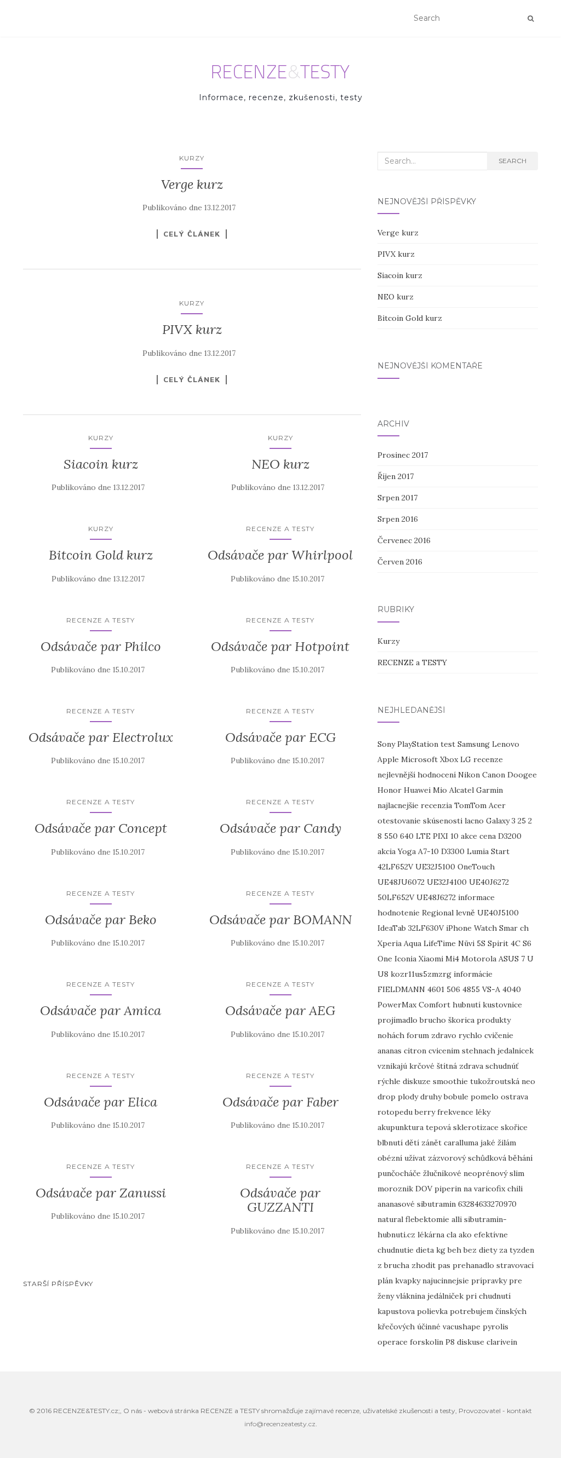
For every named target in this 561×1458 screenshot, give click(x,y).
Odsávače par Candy (280, 828)
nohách (390, 1035)
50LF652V (395, 897)
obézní (389, 1158)
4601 (435, 989)
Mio (440, 790)
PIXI (440, 836)
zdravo (443, 1035)
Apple (388, 759)
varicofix (489, 1189)
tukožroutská (494, 1081)
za (503, 1250)
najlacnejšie (398, 805)
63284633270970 (487, 1204)
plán (385, 1281)
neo (528, 1081)
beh (454, 1250)
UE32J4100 (447, 882)
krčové (421, 1066)
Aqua (412, 943)
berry (425, 1112)
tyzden (522, 1250)
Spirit (498, 943)
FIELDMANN (401, 989)
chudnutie (395, 1250)
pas (444, 1265)
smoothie (450, 1081)
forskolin (426, 1342)
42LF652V (395, 867)
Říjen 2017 (395, 476)
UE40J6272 (489, 882)
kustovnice (502, 1005)
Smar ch (514, 928)
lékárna (430, 1235)
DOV (423, 1189)
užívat (415, 1158)
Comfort (434, 1005)
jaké (487, 1143)
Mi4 (452, 959)
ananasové (396, 1204)
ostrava (514, 1097)
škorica (461, 1020)
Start (500, 851)
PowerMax (396, 1005)
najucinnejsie (445, 1281)
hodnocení (436, 775)
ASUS (509, 959)
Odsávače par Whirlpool (280, 554)
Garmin (489, 790)
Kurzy (191, 158)
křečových (396, 1327)
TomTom (470, 805)
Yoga (407, 851)
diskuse (470, 1342)
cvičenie (498, 1035)
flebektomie (427, 1219)
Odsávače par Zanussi (101, 1192)
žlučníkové (442, 1173)
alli (456, 1219)
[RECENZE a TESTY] (281, 71)
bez (470, 1250)
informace (476, 897)
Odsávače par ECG (280, 737)
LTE (423, 836)
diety (488, 1250)
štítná (447, 1066)
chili (515, 1189)
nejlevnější (396, 775)
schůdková (487, 1158)
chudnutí (495, 1296)
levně (465, 913)
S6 (527, 943)
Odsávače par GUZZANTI (280, 1199)
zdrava (471, 1066)
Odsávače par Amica (100, 1010)
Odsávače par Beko (101, 919)
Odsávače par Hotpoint (280, 646)
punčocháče (399, 1173)
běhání (520, 1158)
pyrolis (495, 1327)
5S (481, 943)
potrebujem (471, 1311)
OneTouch (476, 867)
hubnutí (466, 1005)
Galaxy (498, 821)
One (384, 959)
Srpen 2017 (397, 498)
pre (515, 1281)
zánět (431, 1143)
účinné (428, 1327)
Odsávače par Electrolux (100, 737)
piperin (447, 1189)
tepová (438, 1127)
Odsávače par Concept (101, 828)
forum (418, 1035)
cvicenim (444, 1051)
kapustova (396, 1311)
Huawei (417, 790)
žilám (506, 1143)
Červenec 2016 (404, 540)
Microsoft (419, 759)
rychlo (470, 1035)
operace (392, 1342)
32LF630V (426, 928)
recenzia (436, 805)
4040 (511, 989)
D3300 (453, 851)
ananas (389, 1051)
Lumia (478, 851)
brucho (433, 1020)
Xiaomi (431, 959)
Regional (438, 913)
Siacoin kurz (101, 464)
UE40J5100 (498, 913)
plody (408, 1097)
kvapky (407, 1281)
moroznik (395, 1189)
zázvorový (447, 1158)
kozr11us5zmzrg (421, 974)
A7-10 (428, 851)
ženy (385, 1296)
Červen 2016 (399, 562)
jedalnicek (515, 1051)
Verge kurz (192, 184)
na (467, 1189)
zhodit (423, 1265)
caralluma (461, 1143)
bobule (456, 1097)
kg (440, 1250)
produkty (494, 1020)
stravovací (515, 1265)
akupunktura (400, 1127)
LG (465, 759)
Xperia (389, 943)
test (447, 744)
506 (453, 989)
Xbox (449, 759)
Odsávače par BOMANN (280, 919)
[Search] (530, 18)
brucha (396, 1265)
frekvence (455, 1112)
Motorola (478, 959)
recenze (488, 759)
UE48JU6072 (401, 882)
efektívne (491, 1235)
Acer (497, 805)
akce (469, 836)
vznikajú (392, 1066)
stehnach (478, 1051)
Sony (386, 744)
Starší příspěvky (58, 1284)
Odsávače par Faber (280, 1101)
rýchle (388, 1081)
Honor (389, 790)
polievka (432, 1311)
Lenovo (505, 744)
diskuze (417, 1081)
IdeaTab (391, 928)
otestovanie (399, 821)
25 (522, 821)
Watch (485, 928)
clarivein (501, 1342)
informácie (473, 974)
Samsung (473, 744)
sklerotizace (476, 1127)
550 (391, 836)
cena (487, 836)
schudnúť (501, 1066)
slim (517, 1173)
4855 (471, 989)
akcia (386, 851)
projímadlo (397, 1020)
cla (451, 1235)
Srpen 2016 (397, 519)
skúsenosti (442, 821)
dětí (412, 1143)
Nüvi (466, 943)
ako (465, 1235)
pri (471, 1296)
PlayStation (417, 744)
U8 (382, 974)
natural (390, 1219)
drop (386, 1097)
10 (454, 836)
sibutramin (436, 1204)
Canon (493, 775)
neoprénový (485, 1173)
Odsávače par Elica (100, 1101)
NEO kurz (280, 464)
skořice (514, 1127)
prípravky (489, 1281)
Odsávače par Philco (101, 646)
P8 (450, 1342)
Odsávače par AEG (280, 1010)
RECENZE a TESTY (280, 529)
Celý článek (191, 233)
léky (483, 1112)
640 (407, 836)
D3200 (510, 836)
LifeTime (439, 943)
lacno (474, 821)
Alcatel (461, 790)
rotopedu (395, 1112)
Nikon (469, 775)
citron (415, 1051)
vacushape (461, 1327)
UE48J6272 (436, 897)
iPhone (459, 928)
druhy (431, 1097)
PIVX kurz (192, 329)
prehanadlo (473, 1265)
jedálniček (445, 1296)
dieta (425, 1250)
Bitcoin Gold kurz (101, 554)
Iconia (405, 959)
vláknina (410, 1296)
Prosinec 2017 (402, 455)
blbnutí (390, 1143)
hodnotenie (398, 913)
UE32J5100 (435, 867)
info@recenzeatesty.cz (280, 1424)
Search (512, 161)
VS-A (491, 989)
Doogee (522, 775)
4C (515, 943)
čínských (510, 1311)
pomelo (485, 1097)
